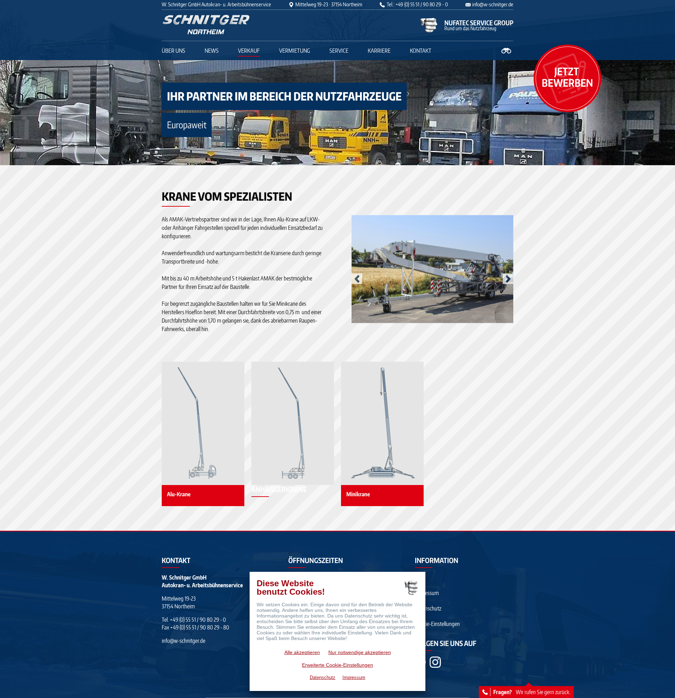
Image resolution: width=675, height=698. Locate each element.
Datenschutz (428, 608)
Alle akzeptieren (302, 652)
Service (338, 50)
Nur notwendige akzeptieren (359, 652)
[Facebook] (435, 662)
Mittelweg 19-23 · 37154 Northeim (328, 4)
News (212, 50)
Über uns (173, 50)
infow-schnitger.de (492, 4)
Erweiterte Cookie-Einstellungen (337, 665)
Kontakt (420, 50)
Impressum (427, 592)
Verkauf (249, 50)
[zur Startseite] (206, 25)
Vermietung (294, 50)
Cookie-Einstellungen (437, 623)
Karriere (379, 50)
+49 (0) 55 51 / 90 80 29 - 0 (198, 619)
